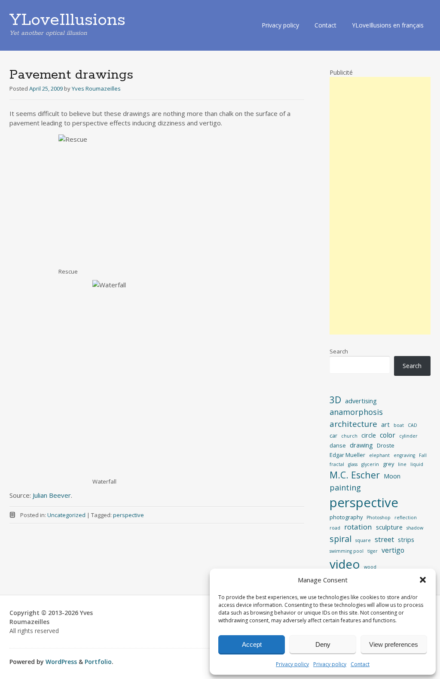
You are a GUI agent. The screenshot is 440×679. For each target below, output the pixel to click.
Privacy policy (292, 664)
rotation (358, 527)
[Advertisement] (380, 206)
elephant (379, 455)
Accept (252, 644)
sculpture (389, 527)
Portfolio (98, 662)
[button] (423, 579)
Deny (322, 644)
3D (335, 399)
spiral (340, 539)
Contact (360, 664)
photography (346, 517)
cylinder (408, 436)
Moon (392, 476)
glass (353, 464)
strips (406, 539)
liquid (416, 464)
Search (339, 351)
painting (345, 487)
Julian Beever (52, 495)
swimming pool (347, 551)
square (363, 540)
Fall (423, 455)
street (384, 539)
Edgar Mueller (347, 455)
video (345, 564)
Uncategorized (66, 515)
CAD (412, 425)
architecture (353, 423)
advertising (361, 400)
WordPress (61, 662)
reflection (405, 518)
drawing (361, 445)
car (333, 435)
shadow (414, 528)
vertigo (393, 550)
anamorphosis (356, 412)
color (387, 435)
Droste (385, 445)
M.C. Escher (355, 475)
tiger (372, 551)
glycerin (370, 464)
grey (388, 464)
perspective (128, 515)
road (335, 528)
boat (399, 425)
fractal (337, 464)
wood (370, 567)
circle (368, 435)
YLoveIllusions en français (388, 25)
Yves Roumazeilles (96, 88)
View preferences (393, 644)
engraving (404, 455)
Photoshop (379, 518)
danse (338, 445)
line (402, 464)
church (349, 436)
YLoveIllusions (67, 20)
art (385, 424)
